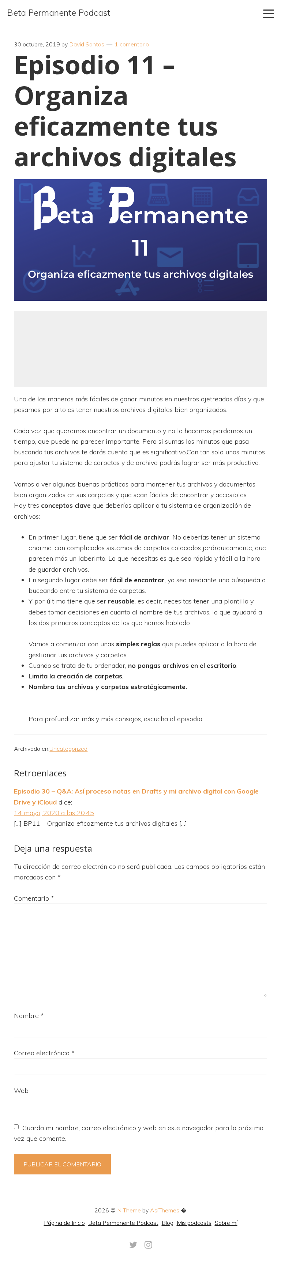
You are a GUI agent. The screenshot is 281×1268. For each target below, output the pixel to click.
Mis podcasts (194, 1222)
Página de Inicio (64, 1222)
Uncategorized (68, 748)
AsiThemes (164, 1210)
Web (21, 1090)
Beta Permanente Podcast (58, 12)
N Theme (129, 1210)
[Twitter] (133, 1244)
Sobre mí (226, 1222)
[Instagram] (148, 1244)
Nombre (29, 1015)
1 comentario (132, 44)
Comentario (34, 898)
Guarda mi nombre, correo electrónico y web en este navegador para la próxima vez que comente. (138, 1133)
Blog (167, 1222)
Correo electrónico (44, 1053)
